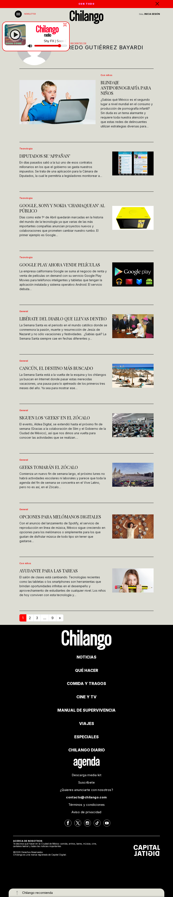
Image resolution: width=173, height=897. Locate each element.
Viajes (86, 723)
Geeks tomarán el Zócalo (48, 467)
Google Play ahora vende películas (59, 264)
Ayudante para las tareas (48, 570)
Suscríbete (86, 782)
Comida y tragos (86, 683)
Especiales (86, 736)
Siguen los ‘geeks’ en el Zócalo (54, 417)
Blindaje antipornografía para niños (126, 88)
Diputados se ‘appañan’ (44, 156)
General (23, 311)
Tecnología (25, 148)
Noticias (86, 657)
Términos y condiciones (86, 805)
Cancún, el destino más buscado (56, 368)
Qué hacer (86, 670)
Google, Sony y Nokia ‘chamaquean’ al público (62, 208)
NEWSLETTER (30, 14)
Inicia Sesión (152, 14)
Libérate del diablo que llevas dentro (63, 318)
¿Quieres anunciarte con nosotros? (86, 790)
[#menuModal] (18, 14)
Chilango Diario (86, 750)
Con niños (106, 75)
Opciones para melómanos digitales (60, 516)
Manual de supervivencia (86, 710)
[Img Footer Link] (86, 762)
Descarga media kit (86, 775)
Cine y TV (86, 696)
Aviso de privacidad (86, 812)
